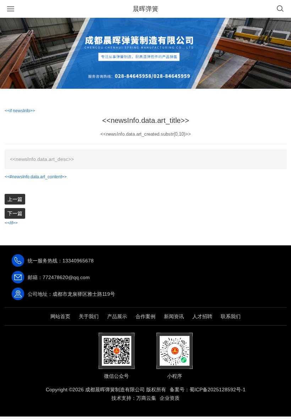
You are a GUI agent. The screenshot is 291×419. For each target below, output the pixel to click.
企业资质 (170, 398)
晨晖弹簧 (145, 8)
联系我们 (231, 316)
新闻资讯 (174, 316)
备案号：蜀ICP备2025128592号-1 (208, 389)
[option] (145, 53)
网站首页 (60, 316)
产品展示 (117, 316)
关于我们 (89, 316)
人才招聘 (202, 316)
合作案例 (145, 316)
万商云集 (146, 398)
